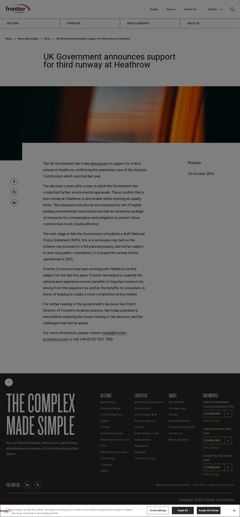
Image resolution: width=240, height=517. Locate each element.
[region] (120, 511)
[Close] (234, 510)
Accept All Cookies (209, 510)
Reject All (182, 510)
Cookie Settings (158, 510)
